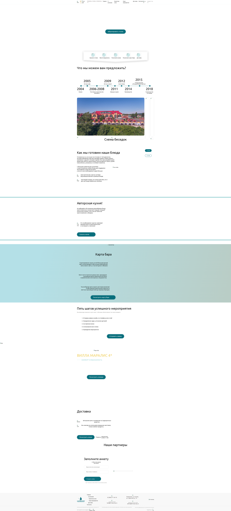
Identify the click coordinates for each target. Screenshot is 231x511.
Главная (104, 1)
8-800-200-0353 (104, 436)
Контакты (141, 1)
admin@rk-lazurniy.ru (133, 503)
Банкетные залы (92, 498)
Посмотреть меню (85, 437)
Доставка (135, 1)
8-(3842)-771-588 (104, 437)
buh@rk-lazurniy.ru (112, 503)
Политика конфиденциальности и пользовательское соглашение (144, 507)
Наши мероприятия (93, 500)
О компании (91, 496)
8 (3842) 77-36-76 (115, 35)
